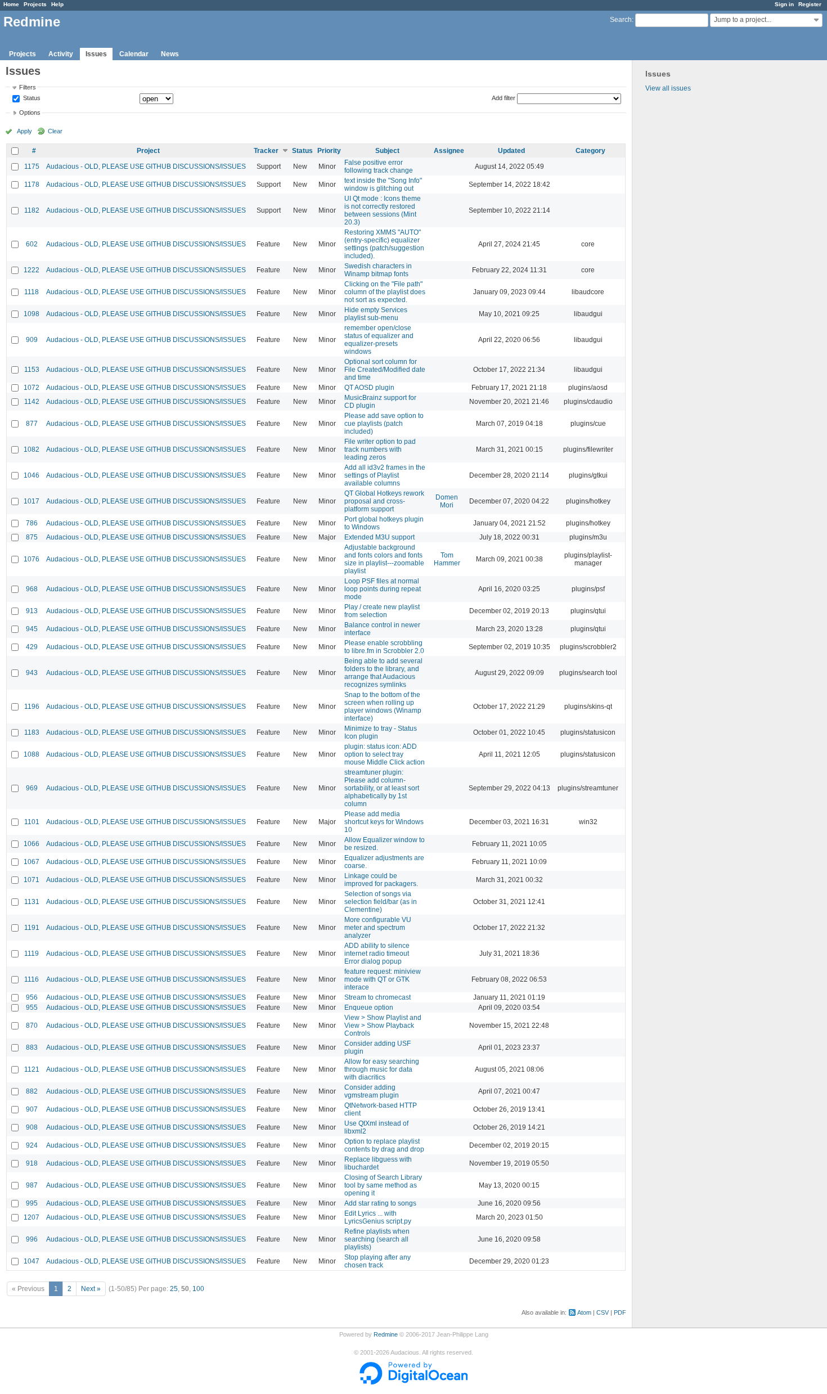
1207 (31, 1217)
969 (32, 788)
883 (32, 1047)
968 (32, 589)
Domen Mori (446, 501)
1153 (31, 370)
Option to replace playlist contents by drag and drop (384, 1145)
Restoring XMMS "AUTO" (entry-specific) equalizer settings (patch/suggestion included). (384, 244)
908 (32, 1127)
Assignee (449, 151)
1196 (31, 707)
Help (57, 4)
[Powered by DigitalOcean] (413, 1382)
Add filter (503, 98)
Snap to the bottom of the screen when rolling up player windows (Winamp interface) (382, 706)
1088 (31, 754)
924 (32, 1145)
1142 (31, 402)
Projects (35, 4)
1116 (31, 979)
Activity (60, 54)
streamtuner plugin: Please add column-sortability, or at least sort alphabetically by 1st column (381, 788)
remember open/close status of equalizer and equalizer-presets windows (379, 340)
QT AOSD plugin (369, 388)
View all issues (668, 88)
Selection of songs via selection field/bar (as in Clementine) (380, 902)
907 (32, 1109)
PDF (620, 1312)
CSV (602, 1312)
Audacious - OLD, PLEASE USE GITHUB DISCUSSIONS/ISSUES (146, 166)
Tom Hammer (447, 559)
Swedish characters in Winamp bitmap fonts (378, 270)
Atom (584, 1312)
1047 (31, 1261)
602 (32, 244)
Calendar (134, 54)
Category (590, 151)
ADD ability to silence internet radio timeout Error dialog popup (377, 953)
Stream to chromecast (377, 997)
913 (32, 611)
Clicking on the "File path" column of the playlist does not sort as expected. (384, 292)
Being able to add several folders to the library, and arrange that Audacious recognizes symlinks (383, 673)
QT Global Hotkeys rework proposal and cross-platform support (384, 501)
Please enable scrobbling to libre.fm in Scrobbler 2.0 (384, 647)
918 (32, 1163)
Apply (24, 131)
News (170, 54)
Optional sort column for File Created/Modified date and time (384, 369)
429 (32, 647)
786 (32, 523)
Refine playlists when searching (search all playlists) (377, 1239)
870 (32, 1025)
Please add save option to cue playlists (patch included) (384, 423)
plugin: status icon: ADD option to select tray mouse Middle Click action (384, 754)
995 (32, 1203)
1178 (31, 184)
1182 (31, 210)
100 (198, 1289)
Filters (27, 87)
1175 (31, 166)
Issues (96, 54)
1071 (31, 880)
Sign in (784, 4)
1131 (31, 902)
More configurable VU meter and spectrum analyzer (377, 927)
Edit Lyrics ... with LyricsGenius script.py (377, 1217)
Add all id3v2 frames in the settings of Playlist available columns (384, 475)
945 (32, 629)
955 (32, 1007)
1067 (31, 862)
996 (32, 1239)
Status (31, 98)
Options (30, 112)
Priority (329, 151)
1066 (31, 844)
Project (148, 151)
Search (621, 20)
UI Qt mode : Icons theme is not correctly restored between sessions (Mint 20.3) (382, 210)
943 (32, 673)
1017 (31, 501)
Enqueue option (368, 1007)
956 (32, 997)
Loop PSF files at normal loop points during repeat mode (382, 589)
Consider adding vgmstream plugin (371, 1091)
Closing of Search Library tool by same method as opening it (383, 1185)
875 (32, 537)
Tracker (266, 151)
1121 (31, 1069)
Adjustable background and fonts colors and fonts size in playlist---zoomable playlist (384, 559)
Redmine (386, 1334)
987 (32, 1185)
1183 (31, 732)
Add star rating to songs (380, 1203)
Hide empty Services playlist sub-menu (375, 314)
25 (174, 1289)
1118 (31, 292)
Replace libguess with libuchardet (378, 1163)
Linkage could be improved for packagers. (381, 880)
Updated (511, 151)
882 (32, 1091)
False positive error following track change (378, 166)
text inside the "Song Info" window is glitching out (383, 184)
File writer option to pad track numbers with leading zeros (380, 449)
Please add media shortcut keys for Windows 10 (384, 822)
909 (32, 340)
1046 (31, 475)
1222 (31, 270)
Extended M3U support (379, 537)
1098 (31, 314)
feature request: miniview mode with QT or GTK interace (382, 979)
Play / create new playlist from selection (382, 611)
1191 (31, 928)
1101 (31, 822)
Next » (91, 1289)
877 (32, 424)
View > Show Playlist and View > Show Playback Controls (382, 1025)
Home (11, 4)
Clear (55, 131)
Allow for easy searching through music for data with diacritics (381, 1069)
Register (809, 4)
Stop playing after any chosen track (377, 1261)
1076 (31, 559)
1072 (31, 388)
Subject (387, 151)
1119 (31, 953)
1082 (31, 449)
